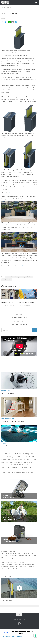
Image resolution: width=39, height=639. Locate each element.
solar (32, 467)
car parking (4, 457)
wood (31, 472)
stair (11, 470)
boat (12, 454)
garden (27, 459)
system (18, 470)
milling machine (19, 464)
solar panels (5, 470)
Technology (6, 391)
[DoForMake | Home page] (6, 2)
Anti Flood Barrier (7, 600)
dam (12, 277)
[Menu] (36, 2)
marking (3, 464)
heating (7, 462)
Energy (7, 419)
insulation (27, 462)
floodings (23, 277)
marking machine (9, 464)
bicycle (7, 454)
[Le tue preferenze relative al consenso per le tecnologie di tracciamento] (35, 635)
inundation (4, 279)
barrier (7, 277)
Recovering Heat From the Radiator (13, 421)
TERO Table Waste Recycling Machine (13, 562)
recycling (26, 467)
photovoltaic (14, 467)
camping (26, 454)
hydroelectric (19, 462)
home (12, 462)
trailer (27, 470)
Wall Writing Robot (8, 393)
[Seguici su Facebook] (19, 623)
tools (23, 470)
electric (24, 457)
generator (34, 459)
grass (3, 462)
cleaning (10, 457)
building (18, 453)
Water (10, 279)
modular (27, 464)
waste (23, 472)
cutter (15, 457)
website (22, 266)
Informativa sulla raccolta (12, 637)
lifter (32, 462)
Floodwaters (30, 277)
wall (12, 472)
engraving (4, 459)
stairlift (14, 470)
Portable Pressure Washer (27, 302)
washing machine (17, 472)
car (31, 453)
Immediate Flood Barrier (9, 302)
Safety (9, 7)
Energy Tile (5, 446)
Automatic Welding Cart (8, 551)
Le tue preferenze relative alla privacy (21, 632)
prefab (21, 467)
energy (30, 456)
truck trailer (6, 472)
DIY (3, 419)
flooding (17, 277)
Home (4, 7)
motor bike (5, 467)
